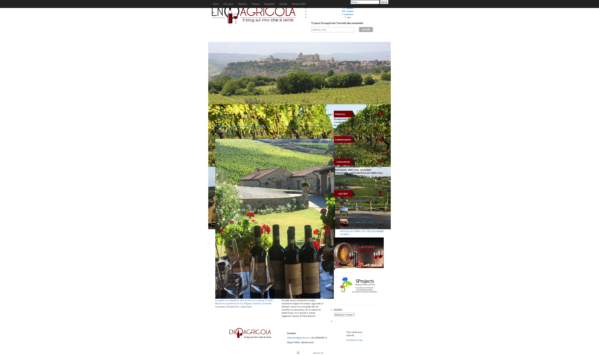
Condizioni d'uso (354, 339)
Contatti (283, 3)
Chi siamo (228, 3)
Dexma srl (318, 352)
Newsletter (269, 3)
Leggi (379, 119)
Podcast (256, 3)
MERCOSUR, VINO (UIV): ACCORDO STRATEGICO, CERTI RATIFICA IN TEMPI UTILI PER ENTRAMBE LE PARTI (362, 228)
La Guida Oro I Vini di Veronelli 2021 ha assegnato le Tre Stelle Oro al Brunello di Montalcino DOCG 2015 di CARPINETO (243, 129)
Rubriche (242, 3)
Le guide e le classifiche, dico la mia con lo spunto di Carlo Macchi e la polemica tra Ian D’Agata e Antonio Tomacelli (244, 302)
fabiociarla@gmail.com (298, 337)
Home (216, 3)
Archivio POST (299, 3)
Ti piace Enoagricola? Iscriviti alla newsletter (337, 23)
